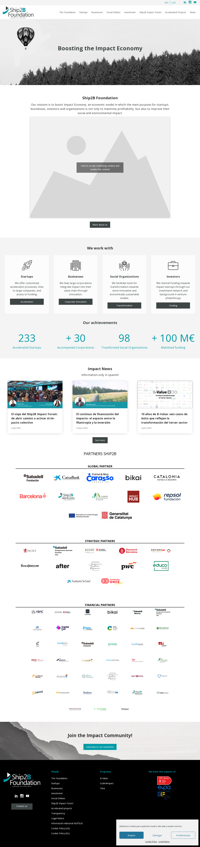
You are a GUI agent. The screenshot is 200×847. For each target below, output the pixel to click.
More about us (100, 224)
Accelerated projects (61, 808)
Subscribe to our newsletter (100, 746)
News (193, 12)
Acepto (131, 835)
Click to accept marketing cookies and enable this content (100, 167)
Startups (83, 12)
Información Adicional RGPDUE (67, 823)
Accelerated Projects (175, 12)
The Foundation (67, 12)
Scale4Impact (107, 783)
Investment (130, 12)
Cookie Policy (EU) (60, 833)
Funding (173, 305)
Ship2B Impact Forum (150, 12)
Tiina (102, 788)
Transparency (58, 813)
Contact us (21, 806)
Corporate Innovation (76, 301)
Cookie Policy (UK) (60, 828)
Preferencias (183, 835)
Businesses (97, 12)
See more (100, 440)
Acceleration (27, 301)
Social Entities (113, 12)
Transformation (124, 305)
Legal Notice (164, 841)
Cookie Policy (151, 841)
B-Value (104, 778)
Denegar (157, 835)
